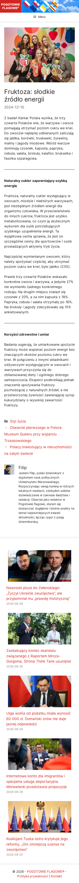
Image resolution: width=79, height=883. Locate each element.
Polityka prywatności (32, 876)
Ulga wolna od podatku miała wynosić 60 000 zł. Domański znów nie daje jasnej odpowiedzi (38, 718)
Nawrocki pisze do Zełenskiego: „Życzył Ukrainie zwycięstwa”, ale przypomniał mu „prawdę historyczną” (38, 593)
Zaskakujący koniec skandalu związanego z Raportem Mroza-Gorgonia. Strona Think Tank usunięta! (38, 655)
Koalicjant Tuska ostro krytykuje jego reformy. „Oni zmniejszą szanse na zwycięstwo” (37, 844)
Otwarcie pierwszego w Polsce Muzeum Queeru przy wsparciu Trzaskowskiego (33, 434)
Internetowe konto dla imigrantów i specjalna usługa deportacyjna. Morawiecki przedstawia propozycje (36, 781)
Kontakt (56, 876)
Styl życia (18, 421)
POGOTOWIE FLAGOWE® (45, 872)
